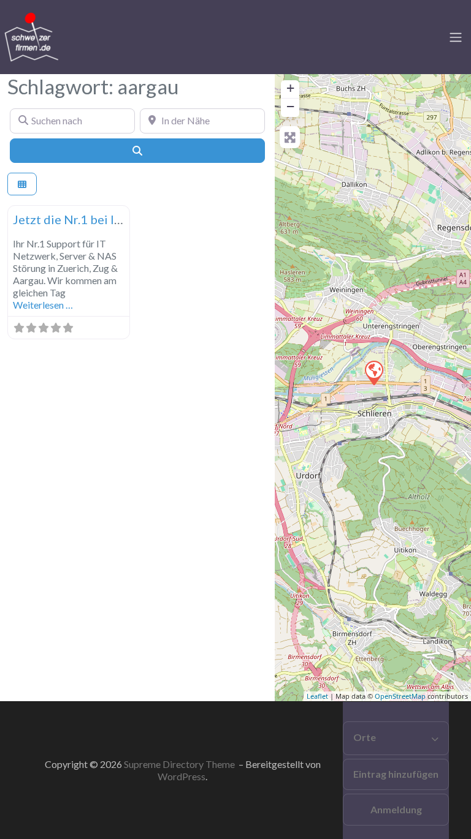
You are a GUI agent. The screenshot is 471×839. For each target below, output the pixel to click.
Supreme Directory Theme (180, 764)
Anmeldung (396, 809)
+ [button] (290, 88)
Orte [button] (364, 737)
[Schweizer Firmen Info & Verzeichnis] (30, 35)
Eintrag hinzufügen (395, 774)
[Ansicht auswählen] (22, 184)
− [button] (290, 106)
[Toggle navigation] (455, 37)
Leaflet (317, 696)
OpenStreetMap (400, 696)
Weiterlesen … (43, 304)
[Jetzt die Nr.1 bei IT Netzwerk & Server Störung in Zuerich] (373, 372)
